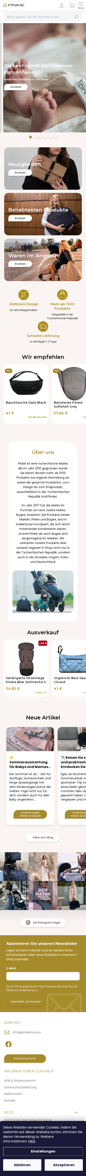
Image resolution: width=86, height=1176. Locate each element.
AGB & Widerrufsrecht (20, 1081)
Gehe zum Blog (43, 837)
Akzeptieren (64, 1165)
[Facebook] (7, 1043)
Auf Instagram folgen (47, 922)
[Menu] (81, 5)
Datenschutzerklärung (20, 1087)
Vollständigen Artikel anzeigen (30, 814)
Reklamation (13, 1094)
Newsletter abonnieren (26, 1001)
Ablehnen (22, 1165)
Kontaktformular (25, 1058)
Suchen (76, 16)
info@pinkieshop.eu (27, 1032)
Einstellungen (43, 1151)
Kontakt (9, 1100)
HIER (31, 1141)
